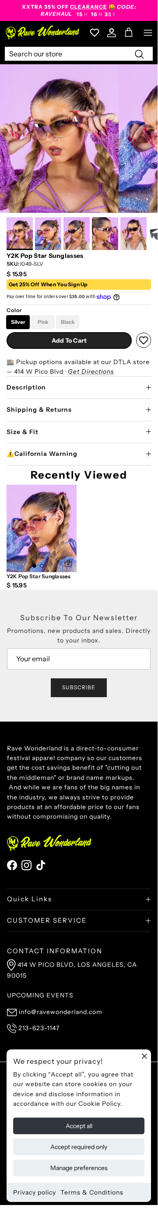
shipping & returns (39, 409)
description (26, 387)
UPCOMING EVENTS (40, 995)
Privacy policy (34, 1192)
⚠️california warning (42, 454)
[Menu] (148, 32)
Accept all (79, 1126)
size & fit (23, 432)
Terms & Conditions (91, 1192)
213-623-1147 (39, 1028)
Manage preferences (79, 1168)
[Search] (139, 54)
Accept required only (78, 1147)
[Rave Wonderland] (43, 32)
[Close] (144, 1056)
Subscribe (78, 687)
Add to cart (69, 340)
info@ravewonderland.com (60, 1012)
